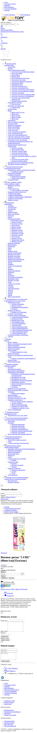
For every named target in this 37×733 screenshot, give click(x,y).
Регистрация (4, 30)
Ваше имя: (4, 620)
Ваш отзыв (4, 631)
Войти (11, 30)
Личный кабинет (9, 721)
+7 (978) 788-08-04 (24, 15)
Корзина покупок (6, 31)
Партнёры (7, 713)
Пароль (3, 495)
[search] (18, 24)
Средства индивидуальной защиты (15, 419)
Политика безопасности (11, 690)
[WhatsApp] (7, 586)
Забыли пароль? (11, 497)
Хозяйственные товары (11, 447)
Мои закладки (8, 724)
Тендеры (7, 10)
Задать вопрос (5, 640)
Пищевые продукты (10, 414)
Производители (9, 710)
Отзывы (4, 565)
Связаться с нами (9, 701)
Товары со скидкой (10, 715)
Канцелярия (8, 204)
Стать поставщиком (10, 8)
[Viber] (4, 586)
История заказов (9, 723)
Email (2, 493)
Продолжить (4, 636)
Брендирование (9, 7)
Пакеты (6, 340)
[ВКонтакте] (2, 586)
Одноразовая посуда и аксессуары (14, 301)
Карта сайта (8, 704)
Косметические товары (11, 512)
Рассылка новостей (10, 726)
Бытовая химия (9, 65)
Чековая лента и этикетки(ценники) (15, 479)
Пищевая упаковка (10, 366)
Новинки (7, 5)
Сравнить (11, 578)
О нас (6, 2)
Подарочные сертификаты (12, 712)
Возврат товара (9, 702)
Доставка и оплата (10, 4)
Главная (6, 507)
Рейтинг (3, 633)
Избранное (4, 578)
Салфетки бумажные (10, 510)
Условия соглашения (10, 693)
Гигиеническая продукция (12, 168)
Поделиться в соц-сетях (8, 584)
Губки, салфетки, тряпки (11, 184)
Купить (3, 576)
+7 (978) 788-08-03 (9, 15)
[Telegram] (9, 586)
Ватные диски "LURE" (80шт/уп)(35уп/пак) (14, 589)
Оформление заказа (18, 31)
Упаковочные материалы (12, 438)
